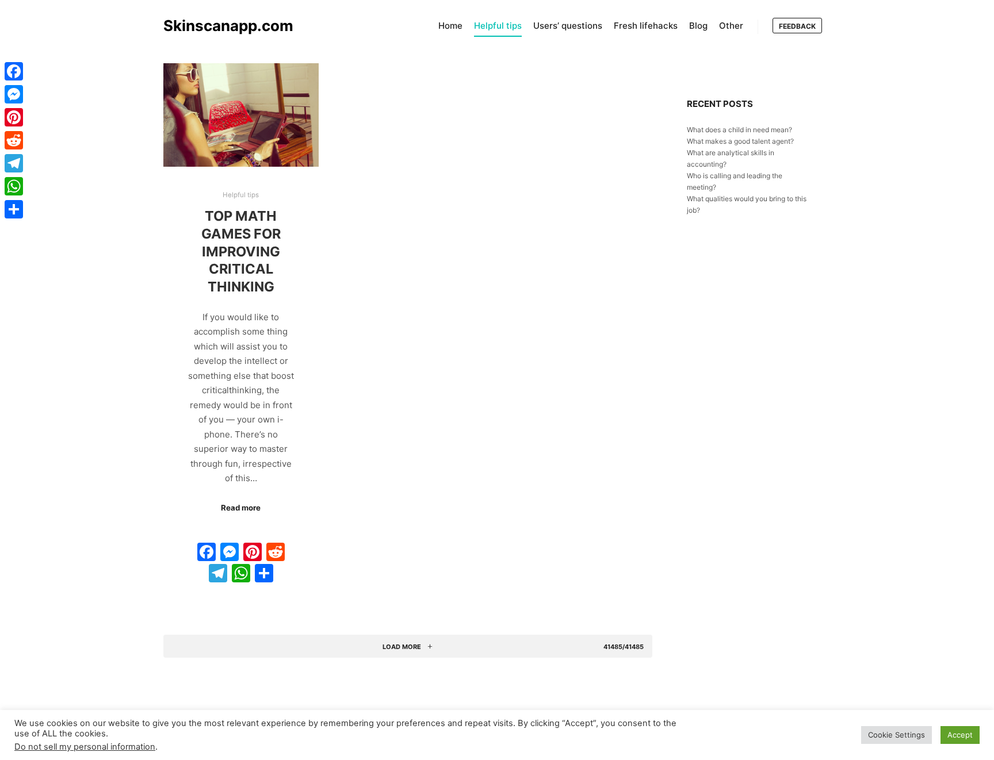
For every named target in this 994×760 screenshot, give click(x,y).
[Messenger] (13, 94)
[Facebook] (13, 71)
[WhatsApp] (13, 186)
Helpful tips (241, 195)
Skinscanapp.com (220, 25)
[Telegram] (13, 163)
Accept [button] (960, 734)
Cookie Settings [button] (896, 734)
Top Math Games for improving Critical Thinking (241, 251)
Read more (241, 507)
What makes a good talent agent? (740, 141)
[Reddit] (13, 140)
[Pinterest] (13, 117)
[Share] (13, 209)
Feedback (797, 26)
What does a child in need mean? (739, 129)
